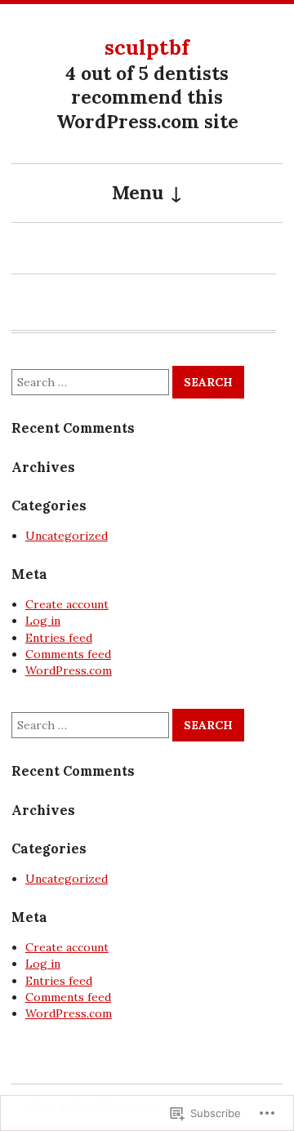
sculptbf (147, 46)
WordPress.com (68, 670)
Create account (67, 604)
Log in (42, 620)
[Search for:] (91, 382)
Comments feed (68, 654)
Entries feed (58, 637)
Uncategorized (66, 535)
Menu (137, 192)
